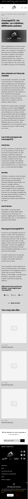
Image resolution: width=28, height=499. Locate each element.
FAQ (2, 468)
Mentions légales (5, 479)
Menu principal (7, 446)
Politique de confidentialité (8, 474)
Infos (6, 14)
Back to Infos (15, 303)
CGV (2, 477)
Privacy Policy (16, 490)
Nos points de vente (6, 471)
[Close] (26, 482)
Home (2, 14)
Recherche (4, 465)
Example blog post (7, 347)
